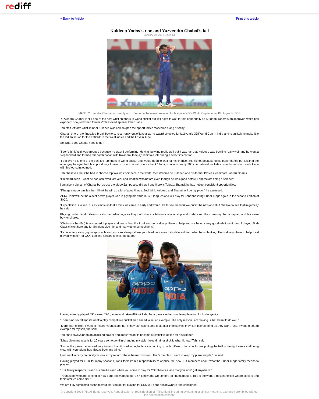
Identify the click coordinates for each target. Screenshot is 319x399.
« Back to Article (72, 18)
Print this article (247, 18)
